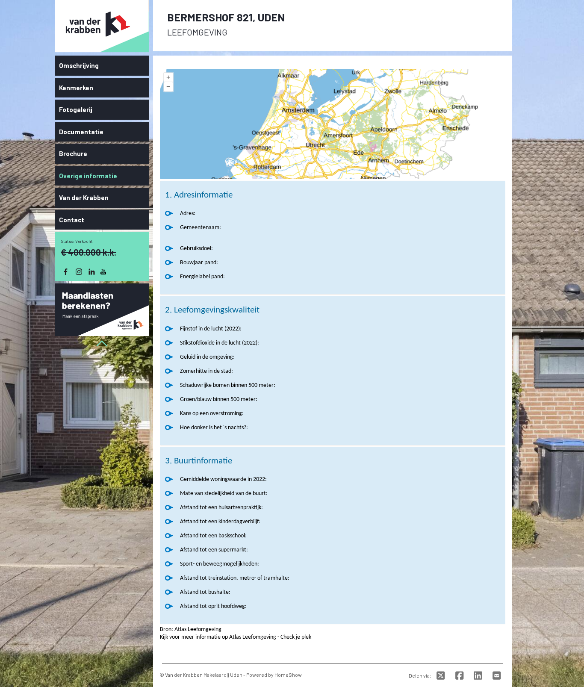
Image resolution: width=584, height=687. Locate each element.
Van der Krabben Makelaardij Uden (203, 675)
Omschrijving (79, 65)
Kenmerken (76, 87)
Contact (71, 220)
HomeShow (288, 675)
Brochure (73, 153)
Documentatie (81, 132)
